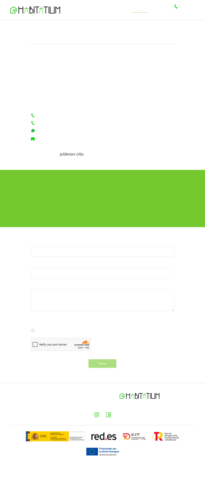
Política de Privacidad (96, 330)
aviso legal (27, 405)
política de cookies (107, 405)
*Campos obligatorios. (50, 320)
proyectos (120, 10)
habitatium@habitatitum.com (63, 139)
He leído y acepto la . (77, 330)
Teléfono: (39, 264)
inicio (88, 10)
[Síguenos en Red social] (96, 414)
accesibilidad (143, 405)
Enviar (102, 363)
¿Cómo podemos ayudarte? (57, 286)
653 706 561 (186, 10)
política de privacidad (63, 405)
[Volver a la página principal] (35, 10)
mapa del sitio (176, 405)
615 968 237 (48, 123)
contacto (140, 10)
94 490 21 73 (48, 131)
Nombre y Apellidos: (50, 242)
